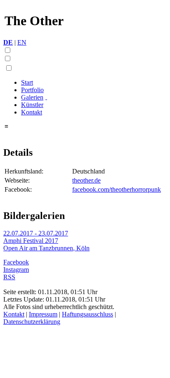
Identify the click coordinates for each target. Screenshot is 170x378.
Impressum (43, 314)
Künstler (32, 104)
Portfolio (32, 89)
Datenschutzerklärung (31, 321)
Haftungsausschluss (87, 314)
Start (27, 82)
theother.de (86, 180)
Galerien (32, 97)
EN (21, 42)
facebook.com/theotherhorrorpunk (116, 189)
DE (8, 42)
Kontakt (31, 112)
